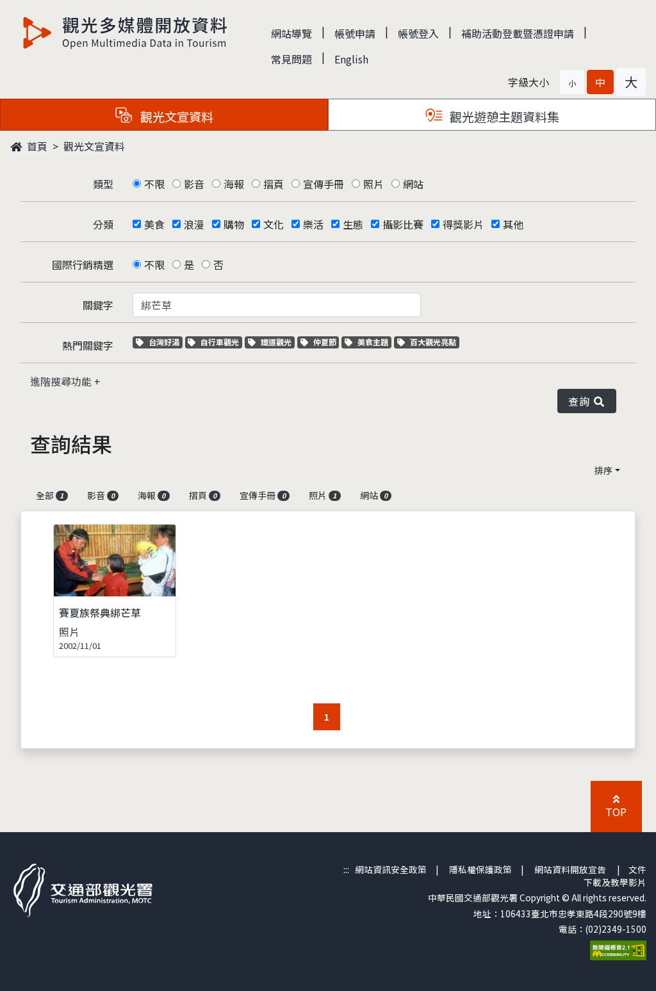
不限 (154, 184)
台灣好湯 (165, 341)
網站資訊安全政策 (391, 869)
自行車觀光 (219, 341)
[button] (572, 82)
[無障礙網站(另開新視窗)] (618, 949)
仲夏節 (326, 341)
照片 (373, 184)
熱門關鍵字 (87, 345)
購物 (234, 224)
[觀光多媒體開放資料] (125, 32)
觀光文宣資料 (94, 146)
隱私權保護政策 (480, 869)
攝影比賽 (402, 224)
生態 (353, 224)
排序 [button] (603, 470)
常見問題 (291, 59)
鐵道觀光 (277, 341)
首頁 (35, 146)
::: (346, 869)
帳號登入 (418, 33)
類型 (103, 184)
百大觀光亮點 (432, 341)
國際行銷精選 (82, 264)
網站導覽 (291, 33)
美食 (154, 224)
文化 (273, 224)
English (351, 59)
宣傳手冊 (323, 184)
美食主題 (374, 341)
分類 (103, 224)
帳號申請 (354, 33)
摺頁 (273, 184)
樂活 (313, 224)
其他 (513, 224)
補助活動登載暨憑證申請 (517, 33)
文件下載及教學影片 (615, 876)
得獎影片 (463, 224)
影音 (194, 184)
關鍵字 (98, 305)
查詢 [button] (581, 401)
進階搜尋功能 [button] (62, 381)
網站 (413, 184)
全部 (49, 495)
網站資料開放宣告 (570, 869)
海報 (234, 184)
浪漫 (194, 224)
